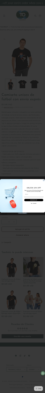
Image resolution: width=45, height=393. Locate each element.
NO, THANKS (33, 203)
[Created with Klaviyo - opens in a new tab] (22, 213)
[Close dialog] (43, 180)
